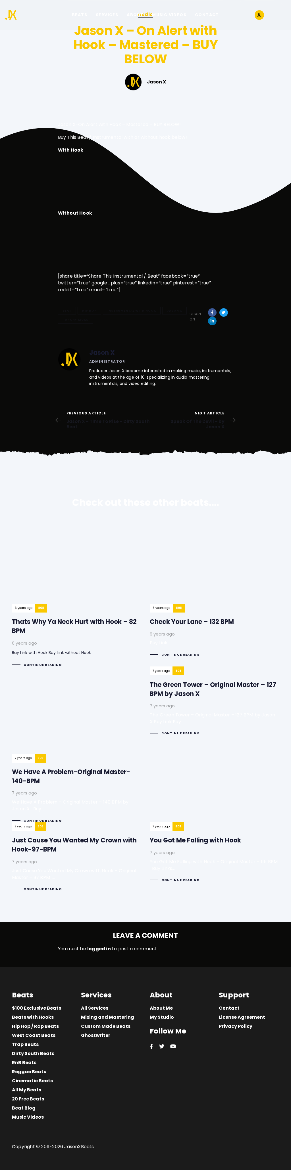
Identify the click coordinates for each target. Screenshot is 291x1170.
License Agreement (242, 1017)
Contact (229, 1008)
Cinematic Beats (32, 1080)
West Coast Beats (33, 1035)
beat (67, 311)
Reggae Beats (29, 1071)
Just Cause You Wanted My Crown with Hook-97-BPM (76, 861)
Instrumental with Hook (131, 311)
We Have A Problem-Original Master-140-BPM (76, 749)
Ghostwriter (95, 1035)
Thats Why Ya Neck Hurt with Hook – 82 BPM (76, 596)
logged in (99, 948)
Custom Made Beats (105, 1026)
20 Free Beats (28, 1099)
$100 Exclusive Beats (36, 1008)
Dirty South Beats (33, 1053)
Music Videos (28, 1117)
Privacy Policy (235, 1026)
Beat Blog (24, 1108)
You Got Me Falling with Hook (214, 857)
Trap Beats (25, 1044)
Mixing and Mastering (107, 1017)
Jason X (174, 311)
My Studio (162, 1017)
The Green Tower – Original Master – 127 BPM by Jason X (214, 705)
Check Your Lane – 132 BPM (214, 591)
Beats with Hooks (33, 1017)
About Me (161, 1008)
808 (41, 608)
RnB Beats (24, 1062)
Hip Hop (89, 311)
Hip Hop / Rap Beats (35, 1026)
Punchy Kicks (75, 320)
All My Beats (26, 1090)
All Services (94, 1008)
